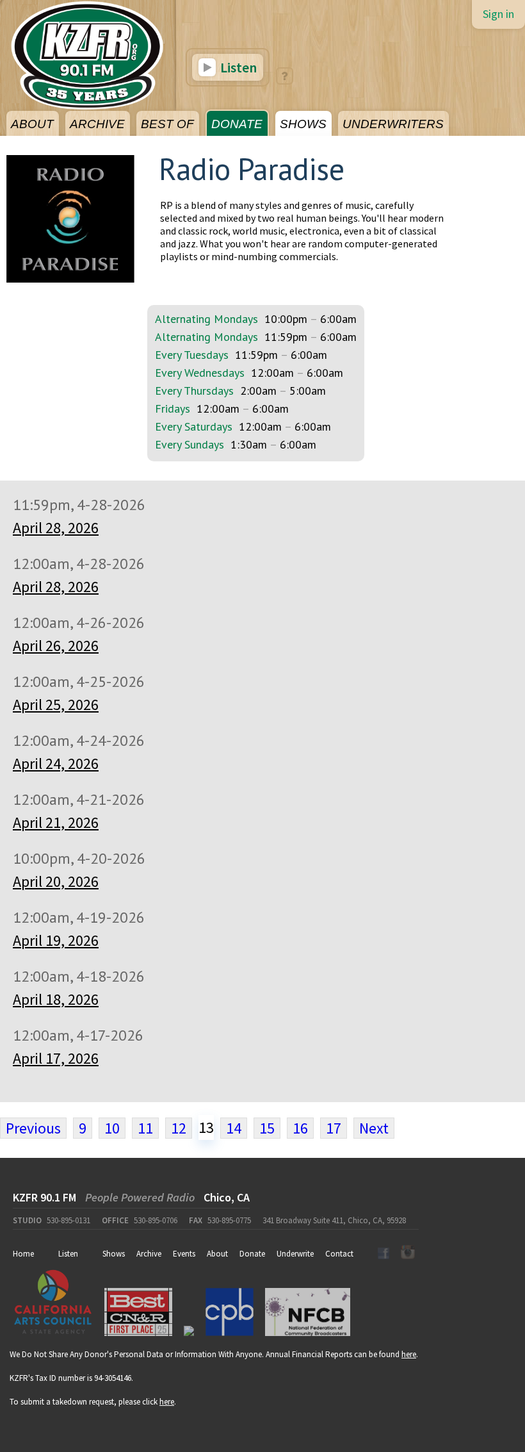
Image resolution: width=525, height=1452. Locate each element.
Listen (237, 67)
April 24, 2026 (56, 763)
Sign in (498, 13)
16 (300, 1128)
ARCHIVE (97, 124)
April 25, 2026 (56, 704)
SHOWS (303, 124)
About (217, 1253)
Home (23, 1253)
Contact (339, 1253)
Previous (33, 1128)
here (408, 1354)
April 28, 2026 (56, 528)
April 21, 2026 (56, 822)
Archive (148, 1253)
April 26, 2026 (56, 646)
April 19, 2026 (56, 940)
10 (112, 1128)
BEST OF (167, 124)
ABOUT (32, 124)
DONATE (236, 124)
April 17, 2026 (56, 1058)
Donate (252, 1253)
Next (374, 1128)
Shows (113, 1253)
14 (233, 1128)
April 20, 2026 (56, 881)
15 (267, 1128)
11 (145, 1128)
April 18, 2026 (56, 999)
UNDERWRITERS (393, 124)
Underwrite (295, 1253)
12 (178, 1128)
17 (333, 1128)
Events (184, 1253)
